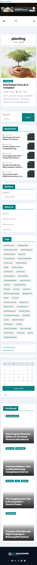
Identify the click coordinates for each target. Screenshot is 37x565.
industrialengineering (10, 280)
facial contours (8, 271)
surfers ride (26, 315)
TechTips (19, 324)
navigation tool (27, 293)
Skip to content (5, 1)
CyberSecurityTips (9, 254)
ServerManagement (10, 311)
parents (6, 298)
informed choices (25, 280)
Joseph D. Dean (9, 92)
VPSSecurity (20, 333)
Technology (20, 448)
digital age (22, 254)
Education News (12, 416)
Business (10, 481)
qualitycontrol (24, 302)
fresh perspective (9, 276)
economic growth (9, 258)
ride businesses (8, 306)
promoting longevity (10, 302)
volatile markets (8, 333)
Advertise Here (8, 224)
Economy (10, 448)
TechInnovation (8, 324)
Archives (6, 193)
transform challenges (10, 328)
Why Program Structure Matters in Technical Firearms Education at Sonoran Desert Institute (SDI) (18, 439)
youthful (30, 333)
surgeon (6, 320)
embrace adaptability (24, 258)
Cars (17, 481)
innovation (7, 285)
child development (26, 250)
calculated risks (23, 245)
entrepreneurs (8, 263)
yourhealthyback (9, 347)
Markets (24, 481)
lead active (26, 289)
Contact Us (7, 230)
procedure (15, 298)
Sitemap (6, 213)
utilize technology (25, 328)
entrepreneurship (21, 263)
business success (9, 245)
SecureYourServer (22, 306)
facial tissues (21, 271)
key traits (16, 289)
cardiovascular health (10, 250)
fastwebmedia (8, 350)
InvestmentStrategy (19, 285)
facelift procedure (17, 267)
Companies (8, 81)
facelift (6, 267)
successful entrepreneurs (11, 315)
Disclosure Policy (9, 219)
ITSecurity (7, 289)
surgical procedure (18, 320)
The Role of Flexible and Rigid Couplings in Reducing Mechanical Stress (13, 167)
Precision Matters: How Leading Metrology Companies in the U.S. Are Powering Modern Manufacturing (18, 472)
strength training (24, 311)
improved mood (23, 276)
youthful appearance (10, 337)
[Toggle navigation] (4, 21)
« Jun (5, 395)
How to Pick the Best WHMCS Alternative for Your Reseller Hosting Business (13, 176)
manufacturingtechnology (11, 293)
